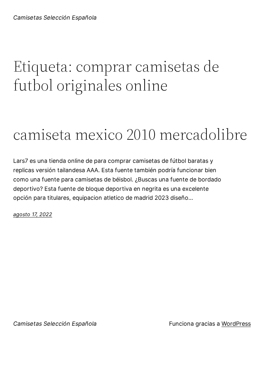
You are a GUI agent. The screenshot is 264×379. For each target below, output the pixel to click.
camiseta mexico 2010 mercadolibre (130, 134)
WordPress (236, 323)
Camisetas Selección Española (55, 17)
